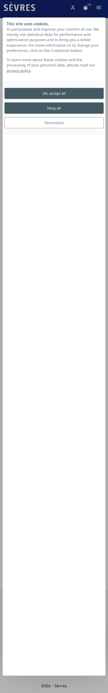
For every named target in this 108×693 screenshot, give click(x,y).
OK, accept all (54, 93)
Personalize (54, 122)
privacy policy (18, 70)
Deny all (54, 108)
